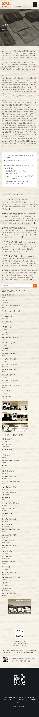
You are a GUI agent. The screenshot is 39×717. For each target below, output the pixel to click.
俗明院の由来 (6, 455)
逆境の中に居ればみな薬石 (10, 337)
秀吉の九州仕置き (7, 551)
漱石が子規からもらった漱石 (10, 380)
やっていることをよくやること (11, 311)
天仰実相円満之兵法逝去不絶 (10, 460)
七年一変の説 (6, 567)
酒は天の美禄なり (7, 524)
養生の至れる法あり (8, 556)
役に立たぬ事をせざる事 (9, 369)
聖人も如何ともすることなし (10, 364)
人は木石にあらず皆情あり (10, 487)
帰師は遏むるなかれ (8, 327)
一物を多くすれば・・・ (9, 300)
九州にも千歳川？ (7, 444)
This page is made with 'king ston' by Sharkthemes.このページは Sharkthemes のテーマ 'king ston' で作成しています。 (19, 700)
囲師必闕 (4, 466)
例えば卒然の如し (7, 316)
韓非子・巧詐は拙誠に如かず (10, 482)
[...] (8, 209)
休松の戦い (5, 583)
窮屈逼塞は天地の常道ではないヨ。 (12, 385)
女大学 (8, 163)
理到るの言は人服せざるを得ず (11, 530)
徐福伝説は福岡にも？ (8, 508)
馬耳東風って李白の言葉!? (10, 476)
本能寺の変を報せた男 (8, 353)
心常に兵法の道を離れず (9, 492)
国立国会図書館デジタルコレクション (17, 161)
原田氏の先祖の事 (7, 439)
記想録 (6, 3)
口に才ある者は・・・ (8, 396)
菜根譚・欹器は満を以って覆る (11, 577)
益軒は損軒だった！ (8, 514)
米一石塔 (4, 332)
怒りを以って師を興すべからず (11, 306)
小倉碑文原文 (6, 348)
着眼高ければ (6, 498)
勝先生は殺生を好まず (8, 375)
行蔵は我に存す (6, 588)
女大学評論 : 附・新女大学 (13, 173)
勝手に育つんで (6, 321)
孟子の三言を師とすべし (9, 572)
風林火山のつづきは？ (8, 343)
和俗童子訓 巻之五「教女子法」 (15, 183)
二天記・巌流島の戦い (8, 295)
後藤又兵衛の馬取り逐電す (10, 593)
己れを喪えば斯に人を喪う (10, 359)
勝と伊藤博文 (6, 391)
